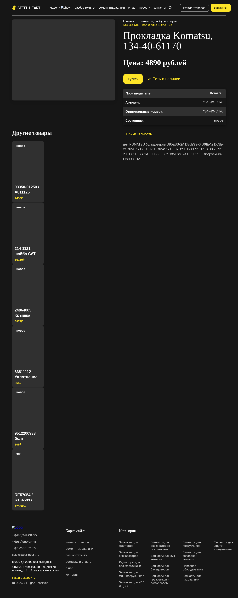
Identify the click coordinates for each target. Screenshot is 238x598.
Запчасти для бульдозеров (158, 21)
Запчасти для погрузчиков (192, 544)
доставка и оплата (78, 561)
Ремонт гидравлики (112, 7)
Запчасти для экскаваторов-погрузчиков (161, 545)
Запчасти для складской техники (192, 556)
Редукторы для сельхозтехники (130, 564)
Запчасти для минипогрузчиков (131, 574)
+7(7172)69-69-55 (24, 548)
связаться (220, 7)
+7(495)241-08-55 (24, 535)
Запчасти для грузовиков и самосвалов (160, 579)
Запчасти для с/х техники (163, 557)
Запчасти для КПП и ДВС (132, 584)
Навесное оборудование (193, 567)
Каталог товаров (77, 542)
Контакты (159, 7)
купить (35, 197)
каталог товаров (194, 8)
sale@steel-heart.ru (25, 555)
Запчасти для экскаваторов (128, 554)
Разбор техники (85, 7)
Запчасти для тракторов (128, 544)
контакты (72, 574)
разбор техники (76, 555)
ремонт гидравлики (79, 549)
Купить (133, 79)
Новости (144, 7)
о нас (69, 568)
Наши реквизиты (23, 578)
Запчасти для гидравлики (192, 577)
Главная (128, 21)
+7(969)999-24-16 (24, 542)
